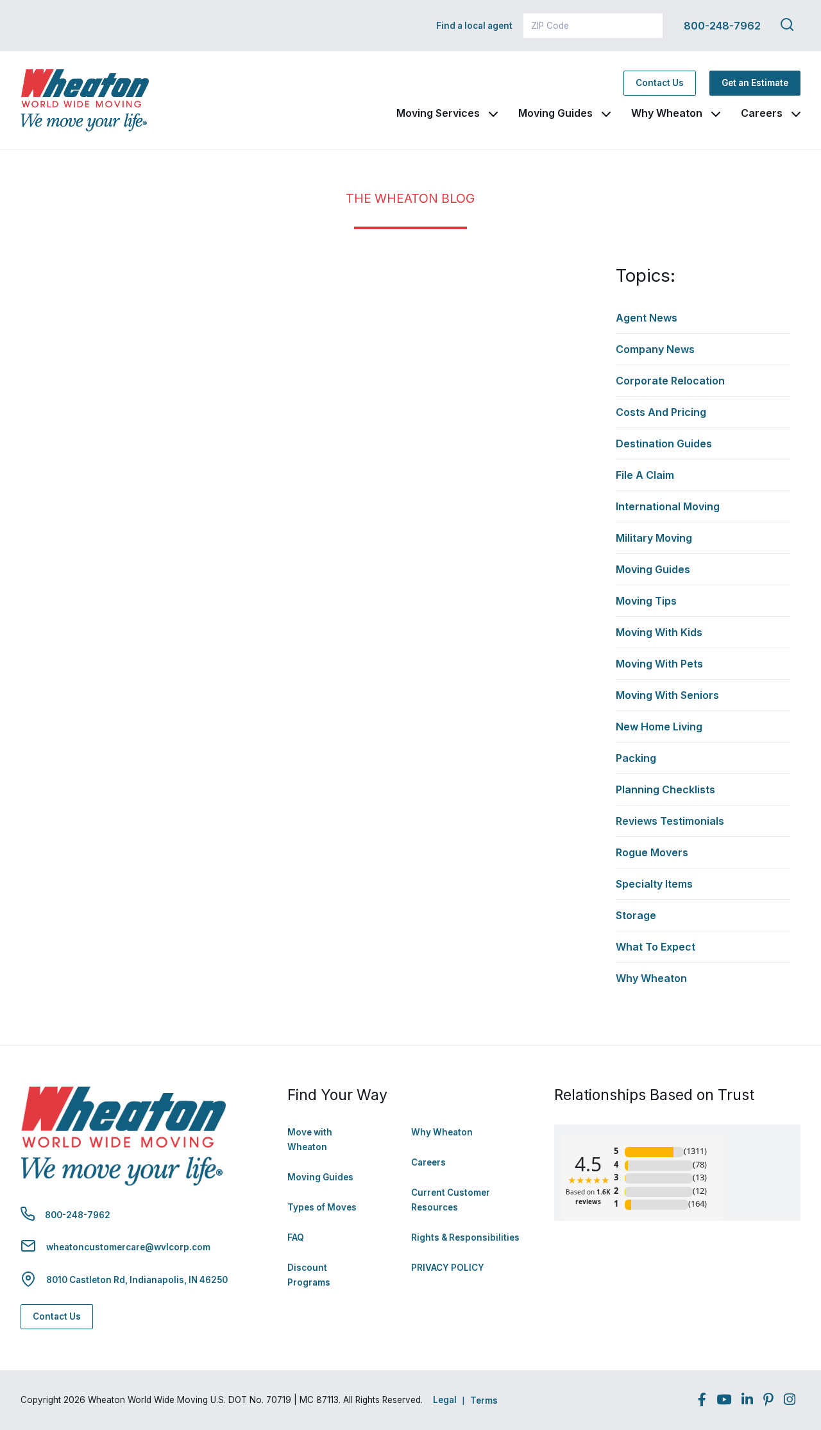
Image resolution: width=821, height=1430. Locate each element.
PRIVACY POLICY (447, 1267)
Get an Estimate (755, 83)
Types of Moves (322, 1207)
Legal (445, 1400)
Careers (762, 113)
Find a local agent (474, 26)
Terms (484, 1400)
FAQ (295, 1237)
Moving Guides (555, 113)
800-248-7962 (722, 25)
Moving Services (438, 113)
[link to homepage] (85, 100)
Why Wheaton (666, 113)
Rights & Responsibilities (465, 1237)
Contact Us (660, 83)
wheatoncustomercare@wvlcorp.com (128, 1247)
